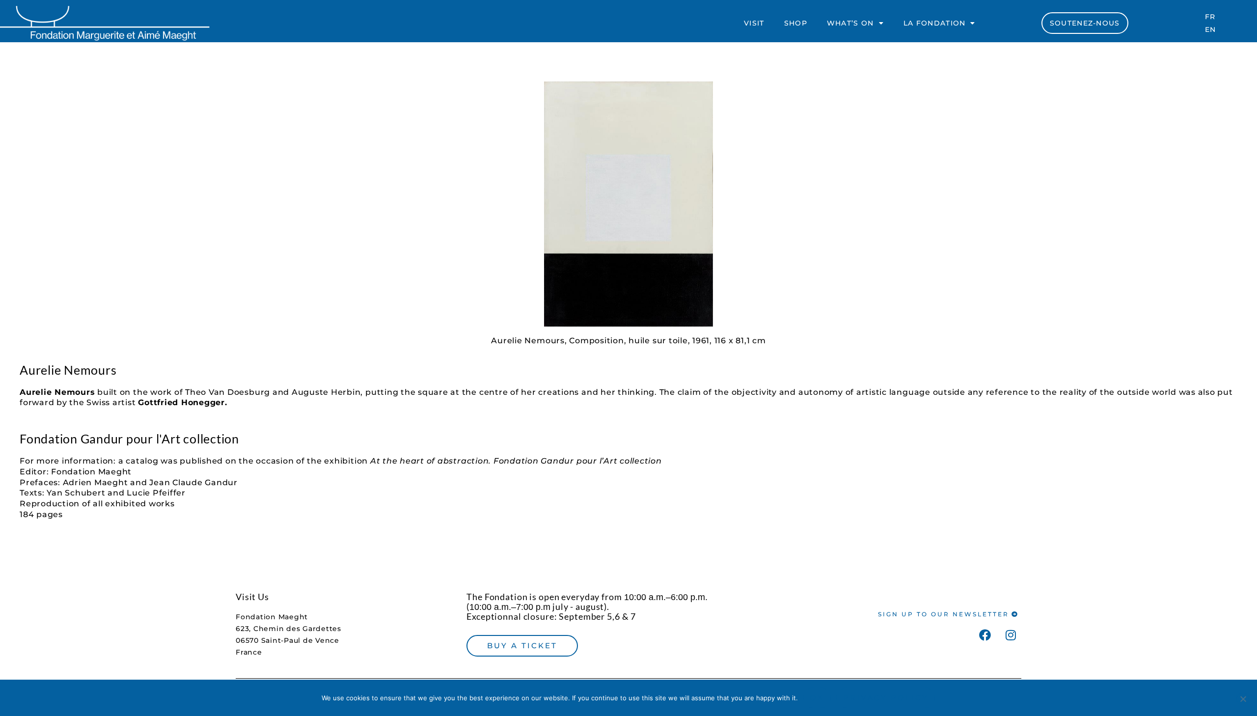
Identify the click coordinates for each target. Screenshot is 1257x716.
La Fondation (934, 23)
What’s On (850, 23)
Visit (754, 23)
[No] (1243, 699)
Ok (817, 697)
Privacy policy (886, 697)
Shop (795, 23)
